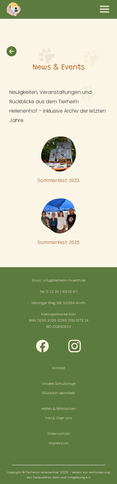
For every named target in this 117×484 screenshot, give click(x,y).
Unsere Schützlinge (59, 383)
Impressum (59, 443)
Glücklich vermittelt (58, 392)
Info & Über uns (58, 417)
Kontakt (58, 367)
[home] (13, 9)
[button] (104, 9)
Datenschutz (58, 433)
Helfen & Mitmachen (58, 408)
